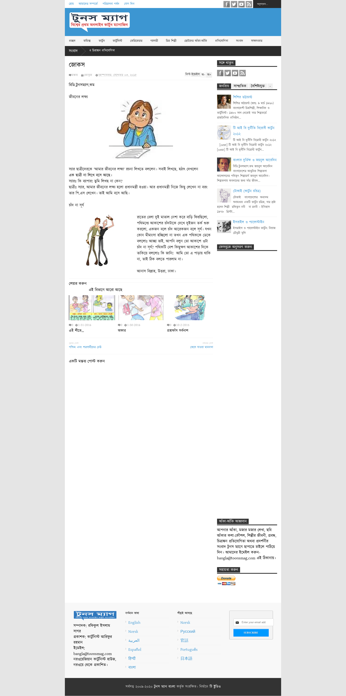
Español (134, 649)
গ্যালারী (154, 41)
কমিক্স (87, 41)
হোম (71, 4)
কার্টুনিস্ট (117, 41)
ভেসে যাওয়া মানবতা (201, 347)
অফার (122, 330)
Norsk (133, 631)
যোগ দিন (129, 4)
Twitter (234, 4)
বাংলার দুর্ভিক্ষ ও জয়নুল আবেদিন (255, 160)
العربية (134, 640)
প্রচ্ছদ (72, 41)
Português (189, 649)
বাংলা (132, 667)
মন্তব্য (75, 75)
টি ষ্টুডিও (215, 686)
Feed (249, 4)
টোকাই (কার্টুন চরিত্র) (247, 191)
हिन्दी (132, 658)
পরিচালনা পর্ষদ (111, 4)
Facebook (226, 4)
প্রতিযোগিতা (221, 41)
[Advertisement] (208, 22)
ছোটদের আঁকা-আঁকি (195, 41)
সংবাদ (239, 41)
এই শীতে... (76, 330)
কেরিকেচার (136, 41)
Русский (187, 631)
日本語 (186, 658)
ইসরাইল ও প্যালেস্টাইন (248, 222)
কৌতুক (88, 75)
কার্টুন (102, 41)
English (134, 622)
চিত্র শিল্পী (171, 41)
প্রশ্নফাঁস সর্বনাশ (177, 330)
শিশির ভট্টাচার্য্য (242, 97)
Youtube (241, 4)
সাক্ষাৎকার (256, 41)
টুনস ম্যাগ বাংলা (164, 686)
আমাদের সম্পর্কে (88, 4)
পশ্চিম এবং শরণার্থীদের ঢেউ (85, 347)
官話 (184, 640)
